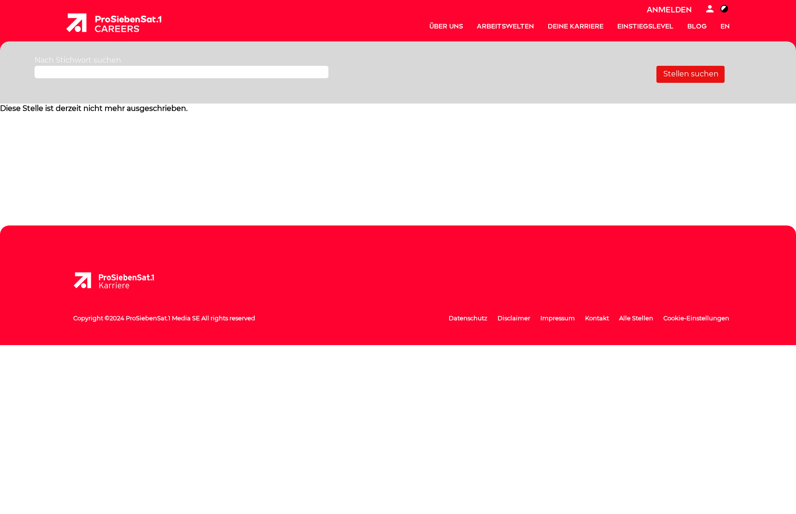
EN (725, 26)
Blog (697, 26)
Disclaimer (514, 318)
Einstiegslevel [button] (645, 26)
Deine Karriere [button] (575, 26)
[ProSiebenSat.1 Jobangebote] (113, 23)
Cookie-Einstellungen (696, 318)
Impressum (557, 318)
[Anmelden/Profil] (710, 10)
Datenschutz (468, 318)
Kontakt (597, 318)
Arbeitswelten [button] (505, 26)
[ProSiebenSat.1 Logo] (121, 280)
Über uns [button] (446, 26)
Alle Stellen (636, 318)
